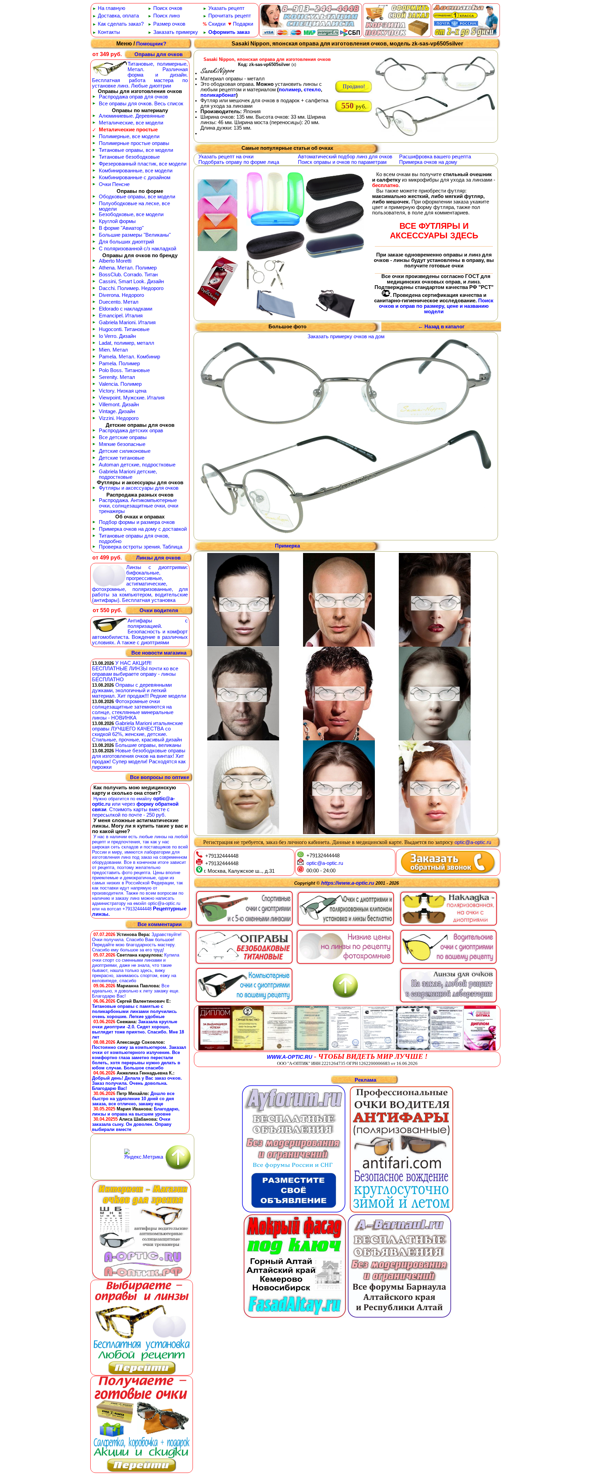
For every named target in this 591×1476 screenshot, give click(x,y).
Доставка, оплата (118, 15)
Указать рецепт (226, 8)
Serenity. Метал (117, 377)
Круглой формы (117, 221)
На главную (111, 8)
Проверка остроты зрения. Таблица (140, 547)
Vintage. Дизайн (117, 411)
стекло (312, 89)
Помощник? (151, 44)
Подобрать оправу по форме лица (238, 162)
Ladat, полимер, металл (126, 343)
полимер (290, 89)
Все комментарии (159, 924)
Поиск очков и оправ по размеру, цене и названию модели (436, 306)
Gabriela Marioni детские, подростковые (128, 474)
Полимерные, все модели (129, 136)
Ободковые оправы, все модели (137, 196)
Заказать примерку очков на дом (345, 336)
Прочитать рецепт (229, 15)
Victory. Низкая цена (122, 391)
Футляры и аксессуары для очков (139, 488)
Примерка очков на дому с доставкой (143, 529)
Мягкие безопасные (122, 444)
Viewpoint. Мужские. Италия (132, 397)
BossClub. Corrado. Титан (128, 274)
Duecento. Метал (119, 302)
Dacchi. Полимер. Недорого (131, 288)
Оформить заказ (229, 32)
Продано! (354, 86)
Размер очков (169, 24)
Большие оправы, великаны (148, 745)
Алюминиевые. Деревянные (132, 116)
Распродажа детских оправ (131, 430)
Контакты (109, 32)
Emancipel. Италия (121, 315)
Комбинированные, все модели (135, 170)
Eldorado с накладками (125, 309)
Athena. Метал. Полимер (128, 268)
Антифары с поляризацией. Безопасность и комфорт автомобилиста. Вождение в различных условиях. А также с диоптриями (140, 631)
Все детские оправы (123, 437)
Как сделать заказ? (121, 24)
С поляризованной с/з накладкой (137, 248)
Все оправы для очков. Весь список (141, 103)
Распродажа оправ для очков (133, 97)
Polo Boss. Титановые (124, 370)
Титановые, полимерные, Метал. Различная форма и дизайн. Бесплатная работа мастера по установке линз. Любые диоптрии (140, 75)
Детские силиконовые (124, 451)
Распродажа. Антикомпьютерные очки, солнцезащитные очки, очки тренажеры (138, 506)
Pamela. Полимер (119, 363)
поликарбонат (218, 95)
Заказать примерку (175, 32)
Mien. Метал (113, 350)
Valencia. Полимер (120, 384)
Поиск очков (167, 8)
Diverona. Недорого (121, 295)
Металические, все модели (131, 123)
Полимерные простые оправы (134, 143)
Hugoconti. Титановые (124, 329)
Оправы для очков (158, 54)
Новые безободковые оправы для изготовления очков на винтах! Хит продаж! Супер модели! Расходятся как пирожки (139, 759)
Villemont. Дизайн (119, 404)
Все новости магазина (158, 653)
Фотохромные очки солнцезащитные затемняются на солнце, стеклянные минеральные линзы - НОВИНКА (132, 710)
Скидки (216, 24)
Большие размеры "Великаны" (135, 235)
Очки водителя (159, 610)
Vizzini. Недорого (119, 418)
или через (123, 804)
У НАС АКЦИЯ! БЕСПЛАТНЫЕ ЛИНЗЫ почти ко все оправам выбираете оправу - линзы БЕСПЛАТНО (135, 671)
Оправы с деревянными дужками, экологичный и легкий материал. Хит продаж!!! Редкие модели (139, 690)
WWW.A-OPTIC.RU (289, 1057)
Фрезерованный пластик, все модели (142, 164)
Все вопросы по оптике (159, 777)
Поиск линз (166, 15)
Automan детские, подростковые (137, 464)
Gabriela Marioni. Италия (127, 322)
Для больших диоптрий (126, 242)
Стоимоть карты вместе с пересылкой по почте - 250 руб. (131, 812)
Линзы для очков (158, 558)
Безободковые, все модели (131, 214)
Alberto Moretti (115, 261)
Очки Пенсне (114, 184)
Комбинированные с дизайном (134, 177)
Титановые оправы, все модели (136, 150)
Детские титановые (121, 458)
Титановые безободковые (129, 157)
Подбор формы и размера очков (137, 522)
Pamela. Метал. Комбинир (129, 356)
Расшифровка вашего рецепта (435, 156)
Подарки (243, 24)
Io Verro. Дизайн (117, 336)
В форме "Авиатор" (121, 228)
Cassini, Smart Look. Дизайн (131, 281)
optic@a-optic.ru (473, 842)
